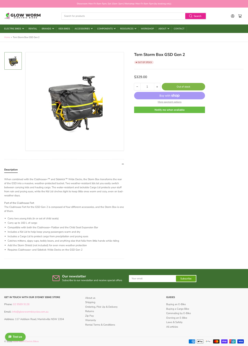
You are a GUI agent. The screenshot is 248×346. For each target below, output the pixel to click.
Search (197, 16)
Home (7, 37)
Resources (126, 28)
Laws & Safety (174, 322)
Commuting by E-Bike (178, 313)
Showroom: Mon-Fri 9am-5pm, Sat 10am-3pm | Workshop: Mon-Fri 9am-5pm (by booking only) (124, 3)
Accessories (82, 28)
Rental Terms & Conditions (100, 324)
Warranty (90, 320)
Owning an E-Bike (176, 317)
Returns (89, 311)
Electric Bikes (12, 28)
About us (90, 298)
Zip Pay (89, 315)
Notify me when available (170, 109)
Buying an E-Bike (176, 304)
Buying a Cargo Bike (177, 309)
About (162, 28)
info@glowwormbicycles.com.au (30, 311)
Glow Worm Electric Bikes (26, 341)
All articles (172, 326)
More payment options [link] (170, 102)
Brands (46, 28)
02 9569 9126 (21, 304)
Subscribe (185, 278)
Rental (33, 28)
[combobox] (133, 16)
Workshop (147, 28)
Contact (179, 28)
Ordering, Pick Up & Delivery (101, 306)
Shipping (90, 302)
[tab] (11, 170)
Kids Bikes (64, 28)
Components (105, 28)
